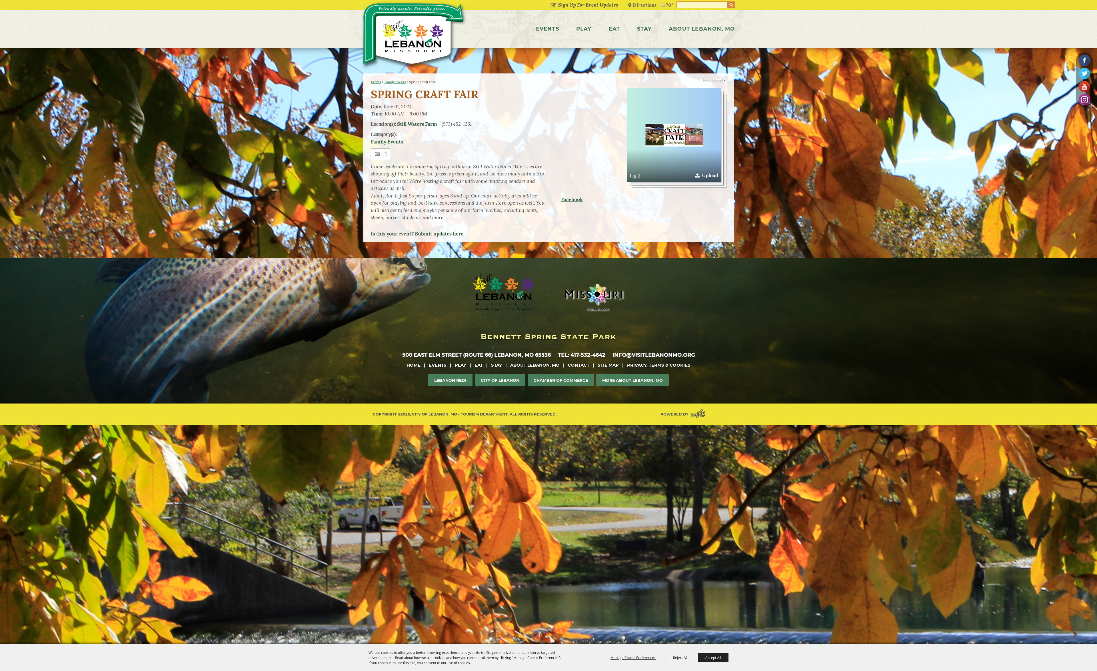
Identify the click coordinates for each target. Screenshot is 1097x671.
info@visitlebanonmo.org (653, 355)
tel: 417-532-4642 (581, 355)
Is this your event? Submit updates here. (418, 234)
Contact (578, 365)
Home (414, 365)
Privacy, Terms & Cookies (658, 365)
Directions (645, 5)
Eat (614, 29)
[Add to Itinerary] (384, 154)
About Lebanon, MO (702, 29)
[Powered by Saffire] (699, 414)
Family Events (395, 82)
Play (584, 29)
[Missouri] (593, 297)
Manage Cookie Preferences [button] (633, 657)
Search (731, 4)
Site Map (608, 365)
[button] (674, 135)
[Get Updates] (583, 5)
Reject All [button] (680, 657)
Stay (644, 29)
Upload (710, 175)
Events (547, 29)
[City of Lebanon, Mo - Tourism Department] (414, 35)
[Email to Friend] (377, 154)
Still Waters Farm (417, 124)
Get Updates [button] (553, 5)
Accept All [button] (713, 657)
